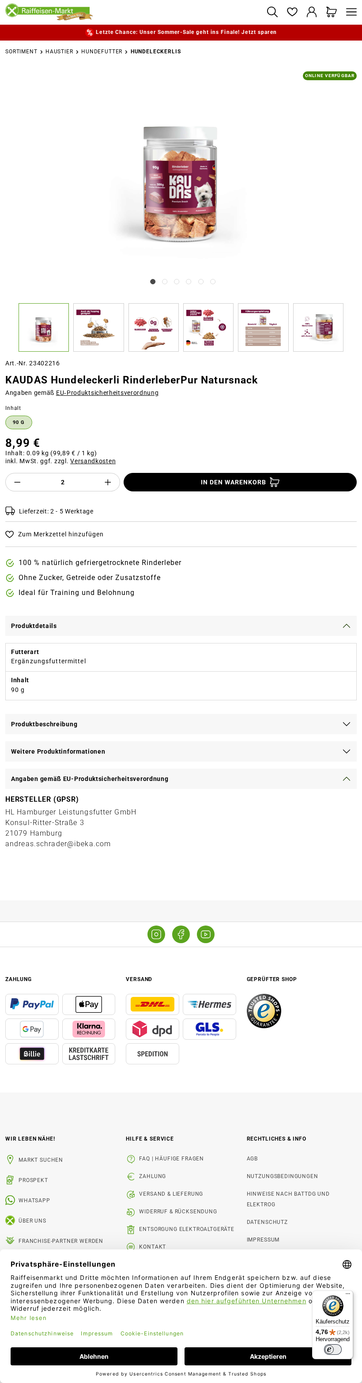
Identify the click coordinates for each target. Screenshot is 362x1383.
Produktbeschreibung (44, 724)
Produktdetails (34, 625)
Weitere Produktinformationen (58, 751)
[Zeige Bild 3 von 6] (176, 281)
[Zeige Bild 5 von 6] (201, 281)
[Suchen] (272, 12)
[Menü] (349, 12)
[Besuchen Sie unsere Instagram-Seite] (156, 934)
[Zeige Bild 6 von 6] (212, 281)
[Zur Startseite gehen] (132, 12)
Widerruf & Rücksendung (178, 1211)
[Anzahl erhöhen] (108, 482)
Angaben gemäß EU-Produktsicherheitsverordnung (90, 778)
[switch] (333, 1349)
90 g (19, 422)
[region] (181, 211)
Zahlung (152, 1176)
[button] (46, 327)
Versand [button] (139, 979)
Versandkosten (93, 461)
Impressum (263, 1240)
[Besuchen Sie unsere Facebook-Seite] (181, 934)
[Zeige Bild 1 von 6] (152, 281)
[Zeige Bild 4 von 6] (189, 281)
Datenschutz (267, 1222)
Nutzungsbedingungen (282, 1176)
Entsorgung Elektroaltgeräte (186, 1229)
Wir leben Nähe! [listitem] (30, 1139)
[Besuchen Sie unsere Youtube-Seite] (206, 934)
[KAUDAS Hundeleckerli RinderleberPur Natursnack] (181, 172)
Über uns (32, 1221)
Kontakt (152, 1247)
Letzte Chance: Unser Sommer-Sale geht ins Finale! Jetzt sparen (186, 32)
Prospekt (33, 1180)
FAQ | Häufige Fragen (171, 1159)
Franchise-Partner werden (61, 1241)
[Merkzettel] (292, 12)
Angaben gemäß (82, 392)
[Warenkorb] (332, 12)
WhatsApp (34, 1200)
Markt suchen (41, 1160)
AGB (252, 1159)
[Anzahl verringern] (17, 482)
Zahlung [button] (18, 979)
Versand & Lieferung (171, 1194)
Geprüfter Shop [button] (272, 979)
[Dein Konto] (312, 12)
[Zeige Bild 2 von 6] (164, 281)
